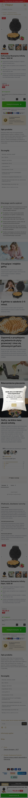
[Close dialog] (25, 387)
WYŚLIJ (14, 405)
